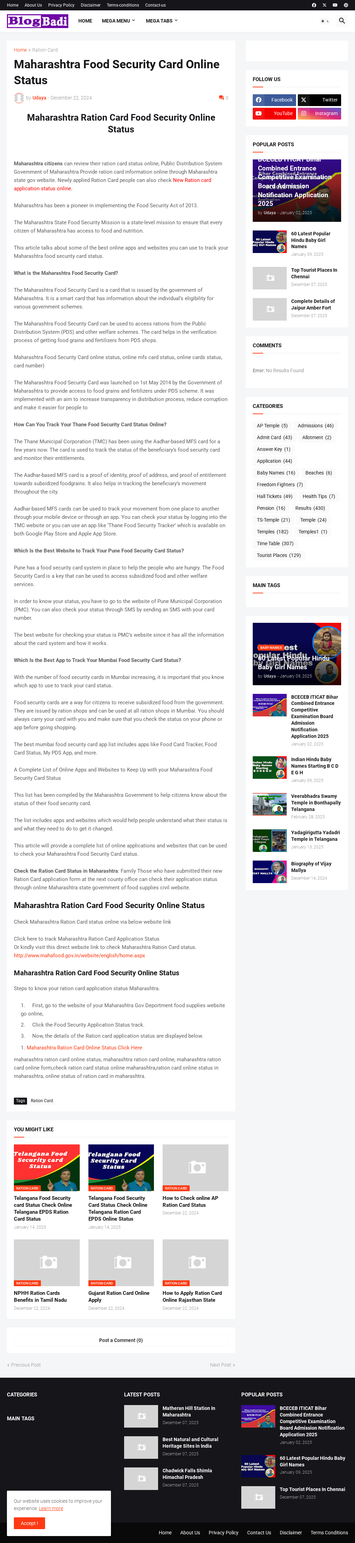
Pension (271, 508)
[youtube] (335, 5)
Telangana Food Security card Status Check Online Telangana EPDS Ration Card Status (43, 1208)
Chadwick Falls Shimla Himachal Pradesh (187, 1474)
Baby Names (276, 473)
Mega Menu (116, 21)
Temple (313, 520)
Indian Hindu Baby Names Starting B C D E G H (314, 766)
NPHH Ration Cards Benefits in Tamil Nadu (40, 1296)
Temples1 (312, 531)
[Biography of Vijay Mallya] (270, 872)
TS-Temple (273, 520)
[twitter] (324, 5)
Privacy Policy (61, 5)
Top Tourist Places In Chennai (314, 273)
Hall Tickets (275, 496)
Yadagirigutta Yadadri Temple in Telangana (315, 836)
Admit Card (274, 437)
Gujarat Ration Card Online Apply (118, 1296)
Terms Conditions (329, 1532)
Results (310, 508)
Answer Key (274, 449)
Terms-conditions (123, 5)
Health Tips (319, 496)
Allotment (316, 437)
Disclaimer (91, 5)
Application (274, 461)
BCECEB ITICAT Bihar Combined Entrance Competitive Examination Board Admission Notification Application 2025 (314, 716)
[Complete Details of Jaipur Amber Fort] (270, 309)
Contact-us (155, 5)
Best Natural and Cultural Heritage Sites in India (190, 1443)
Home (12, 5)
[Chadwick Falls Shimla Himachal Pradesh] (141, 1478)
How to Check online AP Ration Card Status (190, 1201)
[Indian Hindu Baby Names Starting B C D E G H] (270, 767)
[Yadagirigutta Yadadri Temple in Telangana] (270, 840)
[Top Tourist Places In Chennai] (270, 278)
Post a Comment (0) (121, 1340)
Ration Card (45, 50)
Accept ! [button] (29, 1523)
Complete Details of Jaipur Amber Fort (313, 304)
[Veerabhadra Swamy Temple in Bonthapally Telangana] (270, 804)
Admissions (316, 425)
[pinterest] (346, 5)
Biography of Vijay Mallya (311, 867)
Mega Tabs (159, 21)
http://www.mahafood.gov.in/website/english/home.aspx (79, 955)
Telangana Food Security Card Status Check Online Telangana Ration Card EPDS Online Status (117, 1208)
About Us (33, 5)
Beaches (318, 473)
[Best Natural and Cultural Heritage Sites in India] (141, 1447)
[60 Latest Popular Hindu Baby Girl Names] (270, 241)
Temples (272, 531)
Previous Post (26, 1365)
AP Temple (272, 425)
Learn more (51, 1508)
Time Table (275, 543)
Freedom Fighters (280, 484)
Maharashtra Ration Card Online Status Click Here (84, 1048)
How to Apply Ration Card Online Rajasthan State (192, 1296)
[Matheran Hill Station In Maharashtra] (141, 1416)
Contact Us (259, 1532)
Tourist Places (279, 555)
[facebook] (314, 5)
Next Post (220, 1365)
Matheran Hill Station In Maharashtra (189, 1411)
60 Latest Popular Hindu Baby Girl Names (310, 240)
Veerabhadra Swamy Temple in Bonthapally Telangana (316, 802)
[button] (325, 21)
